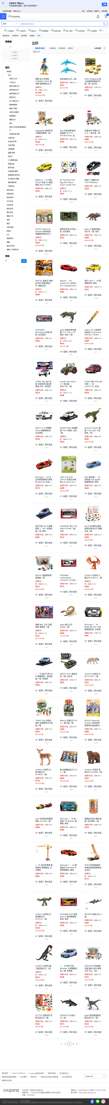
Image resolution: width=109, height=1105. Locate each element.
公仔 (38, 36)
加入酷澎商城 (67, 1076)
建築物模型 (13, 105)
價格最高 (62, 48)
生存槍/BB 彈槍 (13, 179)
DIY (8, 235)
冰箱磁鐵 (11, 149)
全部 (4, 24)
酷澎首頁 (6, 36)
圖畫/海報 (11, 153)
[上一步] (56, 1044)
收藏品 (32, 36)
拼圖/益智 (10, 194)
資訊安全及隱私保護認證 (49, 1076)
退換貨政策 (52, 1073)
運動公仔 (12, 120)
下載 (104, 4)
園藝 (8, 242)
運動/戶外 (10, 216)
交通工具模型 (14, 112)
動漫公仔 (12, 97)
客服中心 (97, 11)
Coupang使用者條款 (36, 1073)
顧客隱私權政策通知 (9, 1076)
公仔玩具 (10, 201)
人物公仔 (12, 82)
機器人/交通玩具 (12, 249)
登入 (83, 11)
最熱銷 (70, 48)
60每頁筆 (97, 48)
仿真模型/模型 (13, 171)
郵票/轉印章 (12, 182)
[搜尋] (104, 23)
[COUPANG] (11, 1091)
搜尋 (24, 261)
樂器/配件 (10, 238)
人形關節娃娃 (13, 160)
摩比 (10, 123)
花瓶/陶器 (11, 145)
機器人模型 (13, 108)
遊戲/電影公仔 (14, 93)
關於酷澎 (5, 1073)
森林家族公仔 (14, 90)
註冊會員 (90, 11)
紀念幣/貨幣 (12, 141)
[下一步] (82, 1044)
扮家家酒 (10, 205)
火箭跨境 (15, 36)
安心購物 (23, 1076)
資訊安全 (33, 1076)
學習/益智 (10, 190)
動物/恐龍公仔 (14, 86)
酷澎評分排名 (40, 48)
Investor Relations (18, 1073)
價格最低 (53, 48)
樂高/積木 (10, 197)
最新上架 (36, 52)
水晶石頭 (11, 138)
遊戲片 (9, 231)
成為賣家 (104, 11)
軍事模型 (12, 116)
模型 (8, 223)
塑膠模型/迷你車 (14, 175)
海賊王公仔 (13, 79)
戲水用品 (10, 212)
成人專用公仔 (14, 101)
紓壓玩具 (11, 164)
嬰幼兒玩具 (11, 246)
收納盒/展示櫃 (14, 134)
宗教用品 (11, 186)
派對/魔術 (10, 227)
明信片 (10, 156)
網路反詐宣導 (7, 1080)
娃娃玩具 (10, 209)
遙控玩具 (11, 167)
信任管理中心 (64, 1073)
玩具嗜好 (24, 36)
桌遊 (8, 220)
